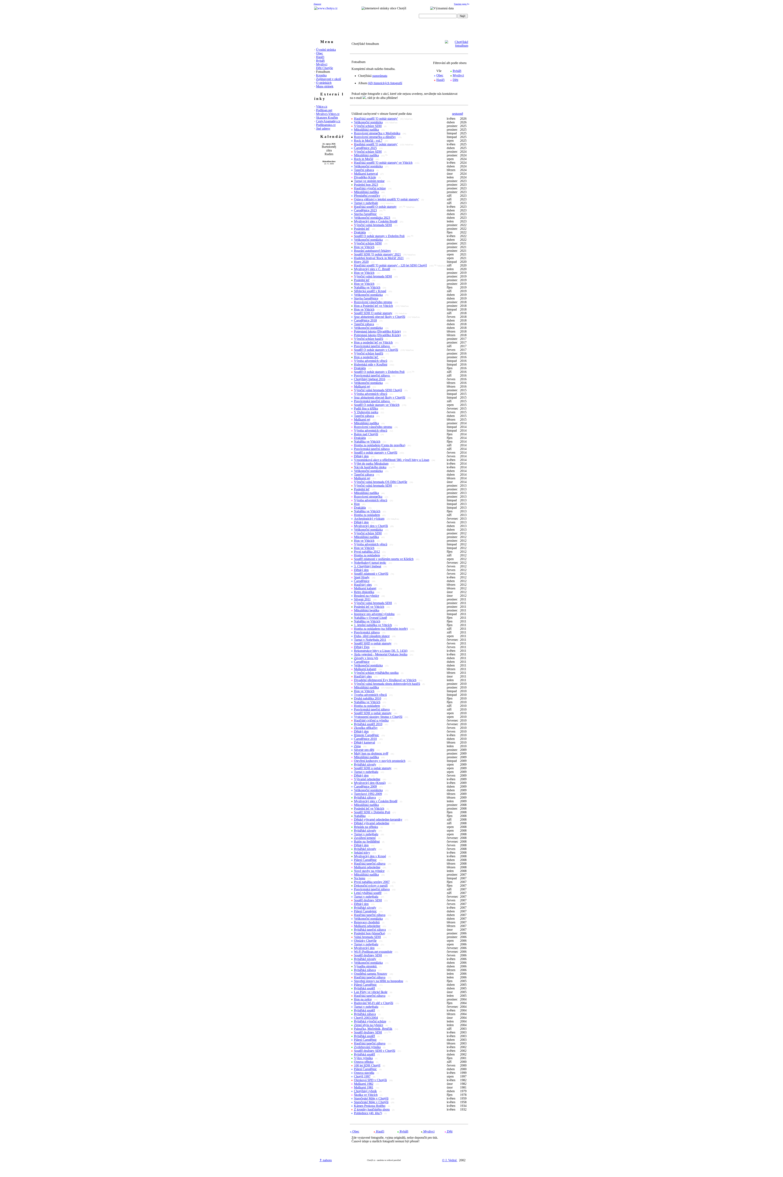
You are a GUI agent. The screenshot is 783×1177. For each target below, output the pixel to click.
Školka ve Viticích (366, 1094)
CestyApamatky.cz (328, 121)
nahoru (325, 1160)
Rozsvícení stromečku (368, 496)
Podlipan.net (324, 110)
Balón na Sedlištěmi (367, 841)
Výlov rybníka (363, 1058)
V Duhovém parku (366, 412)
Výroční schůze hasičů (368, 338)
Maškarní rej (362, 386)
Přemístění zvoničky (367, 195)
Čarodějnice (361, 581)
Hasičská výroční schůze (370, 188)
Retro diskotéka (364, 592)
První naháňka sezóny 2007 (372, 882)
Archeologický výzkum (369, 518)
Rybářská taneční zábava (370, 929)
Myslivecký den (364, 948)
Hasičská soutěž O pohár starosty (375, 206)
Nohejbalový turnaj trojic (370, 562)
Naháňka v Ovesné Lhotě (370, 617)
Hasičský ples (363, 584)
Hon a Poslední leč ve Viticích (373, 305)
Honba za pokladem (367, 515)
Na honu (359, 878)
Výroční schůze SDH (368, 126)
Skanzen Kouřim (327, 117)
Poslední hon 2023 (366, 184)
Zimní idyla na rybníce (368, 1025)
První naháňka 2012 (367, 551)
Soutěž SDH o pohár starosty (373, 713)
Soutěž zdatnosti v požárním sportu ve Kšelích (384, 559)
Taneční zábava (364, 170)
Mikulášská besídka (366, 610)
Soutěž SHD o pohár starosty (373, 643)
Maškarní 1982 (363, 1083)
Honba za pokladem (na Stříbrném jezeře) (381, 628)
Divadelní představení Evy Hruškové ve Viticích (385, 680)
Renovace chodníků (367, 922)
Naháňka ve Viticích (367, 287)
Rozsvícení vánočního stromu (373, 302)
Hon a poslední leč (366, 357)
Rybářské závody (365, 764)
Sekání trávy (362, 852)
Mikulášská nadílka (366, 129)
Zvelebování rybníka (367, 1047)
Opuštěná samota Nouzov (370, 973)
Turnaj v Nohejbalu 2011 (370, 639)
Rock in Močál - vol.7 (368, 140)
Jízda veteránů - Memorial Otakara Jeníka (380, 654)
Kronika (321, 75)
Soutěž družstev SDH (368, 900)
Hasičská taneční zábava (369, 863)
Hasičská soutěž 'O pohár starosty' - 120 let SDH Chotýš (390, 265)
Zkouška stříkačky (366, 727)
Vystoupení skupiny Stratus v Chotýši (378, 716)
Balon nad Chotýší (366, 434)
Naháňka (360, 816)
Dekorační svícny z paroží (371, 885)
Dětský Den (361, 647)
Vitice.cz (321, 106)
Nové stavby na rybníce (369, 871)
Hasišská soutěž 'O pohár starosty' (376, 144)
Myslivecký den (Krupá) (370, 783)
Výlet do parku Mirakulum (371, 463)
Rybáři (320, 60)
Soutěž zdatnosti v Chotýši (371, 573)
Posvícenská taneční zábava (372, 346)
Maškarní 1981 (363, 1087)
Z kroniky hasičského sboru (372, 1109)
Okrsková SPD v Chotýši (370, 1080)
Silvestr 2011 (362, 599)
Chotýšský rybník (365, 1091)
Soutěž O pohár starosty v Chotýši (376, 349)
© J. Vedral (449, 1160)
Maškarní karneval (366, 173)
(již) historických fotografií (385, 83)
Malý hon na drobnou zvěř (371, 753)
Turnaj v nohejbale (366, 203)
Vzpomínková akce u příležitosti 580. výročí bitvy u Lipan (391, 460)
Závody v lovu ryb (366, 658)
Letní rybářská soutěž (368, 893)
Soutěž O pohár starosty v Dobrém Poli (379, 236)
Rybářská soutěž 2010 (368, 724)
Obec (319, 53)
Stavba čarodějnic (365, 214)
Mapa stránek (324, 86)
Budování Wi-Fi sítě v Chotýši (373, 1003)
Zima (357, 746)
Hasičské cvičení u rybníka (371, 720)
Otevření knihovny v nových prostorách (379, 761)
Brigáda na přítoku (366, 827)
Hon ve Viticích (364, 247)
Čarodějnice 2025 (365, 148)
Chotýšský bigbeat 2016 (369, 379)
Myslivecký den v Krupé (370, 856)
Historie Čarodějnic (366, 735)
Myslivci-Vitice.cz (328, 114)
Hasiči (320, 57)
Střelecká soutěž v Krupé (370, 291)
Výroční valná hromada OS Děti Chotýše (380, 482)
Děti (455, 80)
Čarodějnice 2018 (365, 320)
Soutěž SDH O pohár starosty (373, 313)
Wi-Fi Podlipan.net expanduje (373, 951)
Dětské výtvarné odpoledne (371, 823)
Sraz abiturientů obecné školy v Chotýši (379, 316)
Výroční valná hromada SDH (373, 225)
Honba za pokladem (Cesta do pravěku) (379, 445)
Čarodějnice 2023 (365, 210)
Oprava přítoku (364, 1061)
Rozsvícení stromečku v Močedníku (377, 133)
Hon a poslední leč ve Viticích (373, 342)
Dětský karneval (364, 742)
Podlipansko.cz (326, 125)
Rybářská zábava (365, 797)
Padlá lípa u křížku (366, 408)
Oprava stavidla (364, 1072)
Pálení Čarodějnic (365, 860)
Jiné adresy (323, 128)
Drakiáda (360, 232)
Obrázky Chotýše (365, 940)
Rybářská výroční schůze (370, 1021)
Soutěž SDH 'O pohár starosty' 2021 (377, 254)
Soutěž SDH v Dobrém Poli (372, 812)
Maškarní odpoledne (367, 867)
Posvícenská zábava (367, 632)
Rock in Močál (363, 159)
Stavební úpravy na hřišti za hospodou (378, 981)
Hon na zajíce (363, 999)
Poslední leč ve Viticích (369, 606)
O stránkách (324, 82)
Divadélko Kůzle (365, 177)
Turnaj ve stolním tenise (369, 181)
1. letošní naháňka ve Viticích (373, 625)
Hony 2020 (361, 261)
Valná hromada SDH (367, 937)
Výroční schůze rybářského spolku (376, 672)
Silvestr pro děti (364, 750)
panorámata (379, 75)
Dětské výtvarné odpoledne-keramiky (378, 819)
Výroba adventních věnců (370, 360)
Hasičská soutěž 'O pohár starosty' (376, 118)
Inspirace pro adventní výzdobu (374, 614)
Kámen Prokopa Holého (369, 1105)
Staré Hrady (361, 577)
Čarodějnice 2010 (365, 738)
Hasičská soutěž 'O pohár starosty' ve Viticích (383, 162)
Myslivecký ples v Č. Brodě (372, 269)
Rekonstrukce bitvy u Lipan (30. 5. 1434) (380, 650)
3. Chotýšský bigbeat (367, 566)
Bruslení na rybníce (366, 595)
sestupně (457, 113)
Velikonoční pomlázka (368, 122)
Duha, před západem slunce (372, 636)
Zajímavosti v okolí (328, 79)
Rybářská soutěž (364, 988)
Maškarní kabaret (365, 588)
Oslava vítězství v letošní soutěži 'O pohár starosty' (386, 199)
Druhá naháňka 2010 (367, 698)
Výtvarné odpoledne (367, 779)
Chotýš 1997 (362, 1076)
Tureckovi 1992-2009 (368, 794)
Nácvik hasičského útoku (370, 467)
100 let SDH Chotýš (367, 1065)
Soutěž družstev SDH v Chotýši (374, 1050)
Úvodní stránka (326, 49)
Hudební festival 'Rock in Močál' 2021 (379, 258)
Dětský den (361, 456)
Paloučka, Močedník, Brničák (373, 1028)
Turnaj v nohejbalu (366, 772)
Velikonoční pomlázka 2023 (372, 217)
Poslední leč (361, 228)
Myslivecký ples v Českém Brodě (375, 221)
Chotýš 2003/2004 (366, 1017)
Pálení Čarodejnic (365, 911)
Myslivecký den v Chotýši (371, 526)
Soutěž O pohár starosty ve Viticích (376, 405)
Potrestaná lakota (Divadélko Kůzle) (377, 331)
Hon (357, 504)
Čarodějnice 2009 (365, 786)
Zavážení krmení (365, 838)
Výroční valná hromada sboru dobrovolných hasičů (387, 683)
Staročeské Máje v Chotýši (371, 1098)
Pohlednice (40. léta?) (368, 1113)
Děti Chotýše (324, 68)
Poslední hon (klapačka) (369, 933)
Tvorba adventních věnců (370, 694)
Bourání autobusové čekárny (372, 250)
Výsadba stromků (365, 966)
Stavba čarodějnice (366, 298)
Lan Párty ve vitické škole (370, 992)
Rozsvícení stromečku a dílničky (375, 137)
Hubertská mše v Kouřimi (370, 364)
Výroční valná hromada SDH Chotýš (378, 390)
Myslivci (321, 64)
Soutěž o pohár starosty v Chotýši (375, 452)
